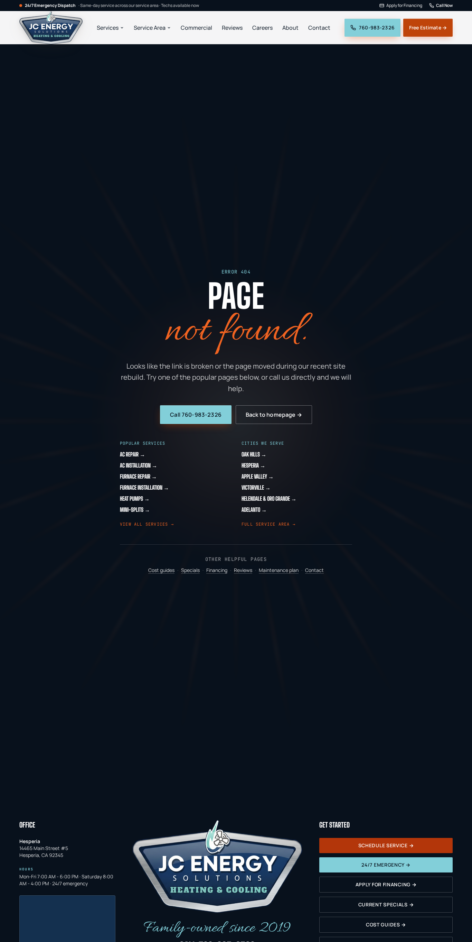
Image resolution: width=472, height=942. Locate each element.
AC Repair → (132, 454)
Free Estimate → (428, 27)
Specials (190, 570)
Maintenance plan (279, 570)
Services (108, 27)
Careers (262, 27)
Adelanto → (254, 509)
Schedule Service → (386, 845)
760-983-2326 (377, 27)
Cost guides (161, 570)
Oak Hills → (254, 454)
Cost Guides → (386, 924)
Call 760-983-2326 (195, 414)
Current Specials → (386, 904)
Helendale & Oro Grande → (269, 498)
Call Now (444, 5)
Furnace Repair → (138, 476)
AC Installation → (138, 465)
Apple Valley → (258, 476)
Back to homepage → (274, 414)
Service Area (150, 27)
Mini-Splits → (135, 509)
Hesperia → (253, 465)
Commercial (196, 27)
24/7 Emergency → (385, 864)
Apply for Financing (404, 5)
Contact (319, 27)
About (290, 27)
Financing (216, 570)
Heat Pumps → (135, 498)
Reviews (232, 27)
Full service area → (268, 524)
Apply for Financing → (386, 884)
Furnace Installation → (144, 487)
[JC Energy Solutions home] (51, 27)
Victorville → (256, 487)
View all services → (147, 524)
